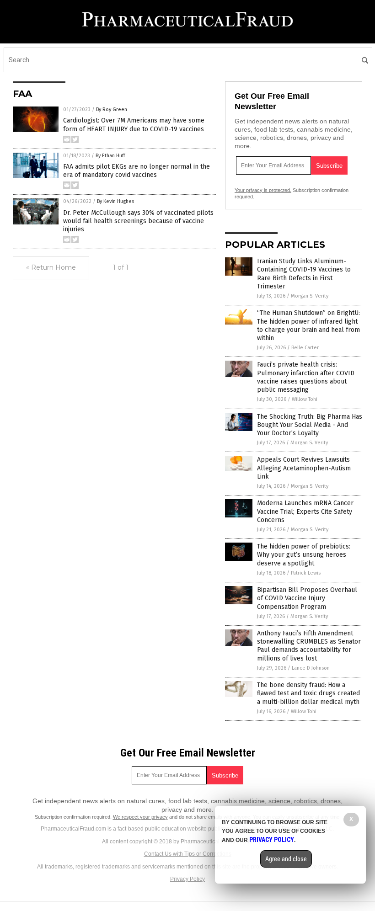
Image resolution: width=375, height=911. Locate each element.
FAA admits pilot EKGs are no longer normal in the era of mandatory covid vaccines (136, 171)
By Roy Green (111, 109)
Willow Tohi (304, 399)
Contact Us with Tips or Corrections (187, 854)
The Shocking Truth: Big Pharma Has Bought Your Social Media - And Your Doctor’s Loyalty (309, 425)
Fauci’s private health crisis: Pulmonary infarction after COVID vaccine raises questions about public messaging (305, 377)
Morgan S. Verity (309, 296)
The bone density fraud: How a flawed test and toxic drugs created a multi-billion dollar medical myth (308, 693)
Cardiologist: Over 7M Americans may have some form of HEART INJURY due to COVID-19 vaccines (133, 125)
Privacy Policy (187, 879)
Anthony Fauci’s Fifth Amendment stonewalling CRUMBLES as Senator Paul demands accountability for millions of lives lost (309, 645)
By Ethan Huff (110, 156)
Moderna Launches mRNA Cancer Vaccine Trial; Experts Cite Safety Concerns (305, 511)
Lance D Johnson (311, 668)
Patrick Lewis (306, 573)
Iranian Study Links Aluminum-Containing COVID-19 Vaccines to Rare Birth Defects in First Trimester (304, 273)
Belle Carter (305, 348)
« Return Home (51, 267)
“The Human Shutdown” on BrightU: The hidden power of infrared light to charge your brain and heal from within (308, 325)
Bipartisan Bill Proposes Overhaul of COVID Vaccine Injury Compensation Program (307, 598)
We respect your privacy (140, 817)
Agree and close (286, 859)
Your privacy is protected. (263, 190)
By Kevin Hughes (115, 201)
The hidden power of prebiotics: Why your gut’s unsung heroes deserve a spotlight (303, 555)
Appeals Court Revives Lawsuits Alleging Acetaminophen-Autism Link (304, 468)
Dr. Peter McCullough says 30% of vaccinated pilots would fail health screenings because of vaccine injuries (138, 221)
